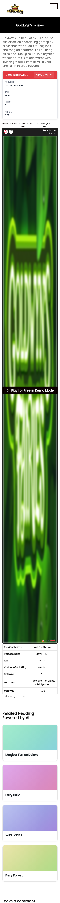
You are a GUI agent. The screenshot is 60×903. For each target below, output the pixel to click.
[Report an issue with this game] (6, 132)
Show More (42, 75)
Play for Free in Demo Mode (32, 390)
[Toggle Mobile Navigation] (54, 6)
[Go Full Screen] (11, 132)
